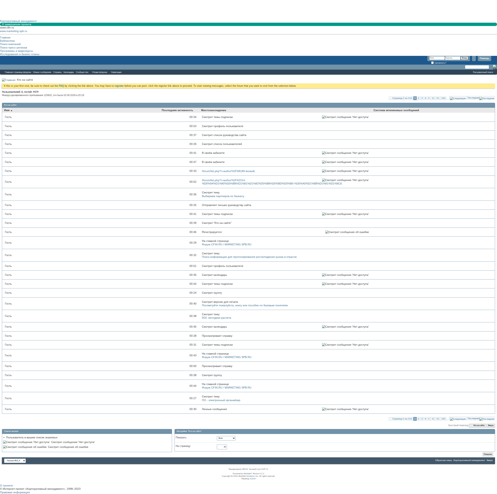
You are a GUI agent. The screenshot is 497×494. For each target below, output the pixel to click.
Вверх (491, 426)
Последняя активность (177, 110)
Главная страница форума (18, 72)
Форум (8, 67)
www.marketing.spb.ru (13, 31)
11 (433, 98)
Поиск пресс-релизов (13, 47)
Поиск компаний (10, 44)
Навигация (116, 72)
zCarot (253, 479)
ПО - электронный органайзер (221, 400)
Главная (5, 37)
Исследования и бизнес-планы (19, 54)
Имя (7, 110)
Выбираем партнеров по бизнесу (223, 196)
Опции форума (99, 72)
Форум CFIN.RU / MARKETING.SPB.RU (226, 244)
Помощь (484, 58)
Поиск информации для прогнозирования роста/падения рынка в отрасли (249, 256)
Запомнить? (440, 63)
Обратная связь (443, 460)
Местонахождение (213, 110)
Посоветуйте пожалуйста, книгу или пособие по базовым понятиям (245, 305)
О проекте (6, 485)
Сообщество (82, 72)
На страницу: (183, 446)
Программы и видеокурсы (16, 50)
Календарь (68, 72)
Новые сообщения (42, 72)
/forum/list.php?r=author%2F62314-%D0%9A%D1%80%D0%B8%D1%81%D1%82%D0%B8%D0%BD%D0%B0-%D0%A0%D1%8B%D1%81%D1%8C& (272, 182)
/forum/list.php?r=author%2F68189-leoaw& (228, 171)
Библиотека (7, 40)
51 (438, 98)
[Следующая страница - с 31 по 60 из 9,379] (458, 98)
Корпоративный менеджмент (469, 460)
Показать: (181, 437)
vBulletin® (247, 474)
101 (443, 98)
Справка (57, 72)
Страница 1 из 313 (402, 98)
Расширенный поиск (483, 72)
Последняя (473, 98)
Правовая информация (15, 492)
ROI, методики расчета (216, 317)
